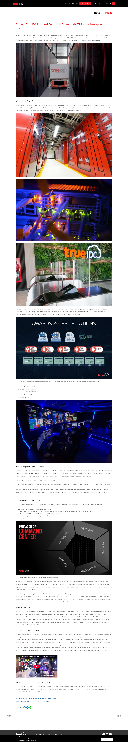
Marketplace (66, 3)
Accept (107, 739)
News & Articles (85, 3)
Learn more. (36, 740)
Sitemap (62, 734)
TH (110, 3)
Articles (108, 13)
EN (113, 3)
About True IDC (40, 734)
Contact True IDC (97, 3)
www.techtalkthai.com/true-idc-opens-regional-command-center (34, 701)
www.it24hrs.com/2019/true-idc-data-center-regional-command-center (36, 699)
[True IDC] (18, 2)
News (97, 13)
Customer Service (53, 734)
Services (74, 3)
